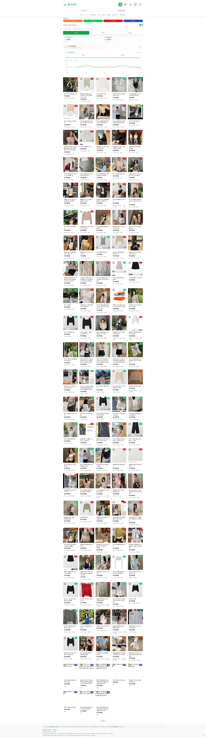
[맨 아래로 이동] (203, 734)
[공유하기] (130, 4)
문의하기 (55, 729)
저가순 (103, 32)
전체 (66, 52)
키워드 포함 (68, 29)
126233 (108, 14)
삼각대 (103, 14)
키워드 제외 (77, 29)
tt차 (99, 14)
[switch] (141, 25)
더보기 (103, 720)
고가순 (129, 32)
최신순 (76, 32)
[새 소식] (135, 4)
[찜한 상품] (125, 4)
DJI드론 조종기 (94, 14)
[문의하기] (140, 4)
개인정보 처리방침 (46, 729)
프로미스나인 (115, 14)
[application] (103, 68)
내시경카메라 (122, 14)
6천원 (83, 55)
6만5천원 (123, 55)
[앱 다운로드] (120, 4)
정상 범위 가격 (71, 52)
